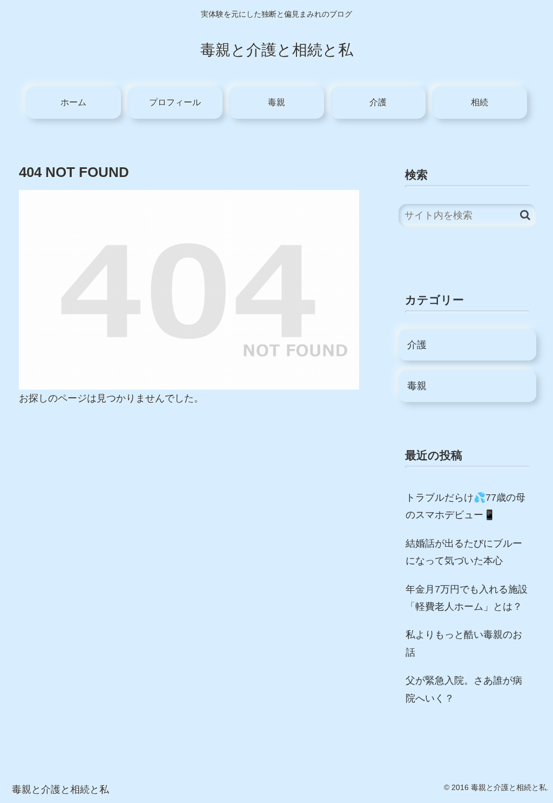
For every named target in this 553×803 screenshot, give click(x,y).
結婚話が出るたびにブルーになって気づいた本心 (464, 552)
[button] (525, 215)
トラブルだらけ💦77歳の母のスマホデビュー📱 (465, 506)
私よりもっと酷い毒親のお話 (464, 643)
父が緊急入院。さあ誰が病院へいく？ (464, 689)
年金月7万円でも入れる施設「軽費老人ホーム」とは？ (467, 598)
